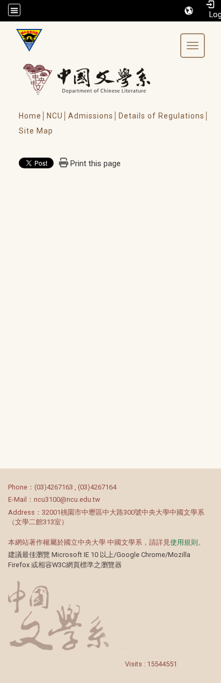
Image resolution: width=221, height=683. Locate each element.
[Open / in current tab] (97, 79)
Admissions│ (93, 116)
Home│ (33, 116)
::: (2, 487)
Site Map (36, 131)
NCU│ (57, 116)
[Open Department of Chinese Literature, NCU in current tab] (25, 40)
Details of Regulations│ (164, 116)
